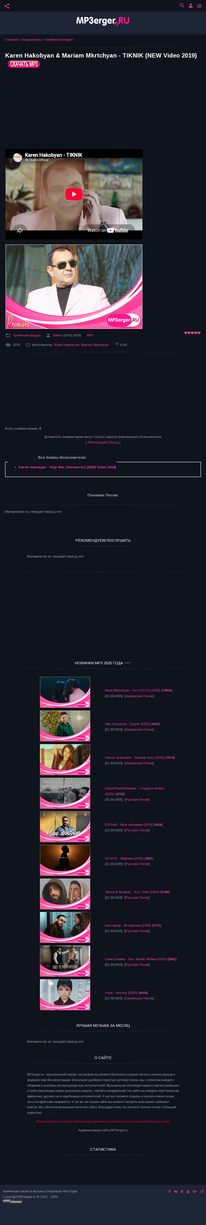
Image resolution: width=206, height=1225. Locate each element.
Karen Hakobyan (66, 345)
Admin (57, 335)
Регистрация (97, 442)
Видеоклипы (31, 39)
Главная (11, 39)
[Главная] (103, 23)
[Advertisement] (103, 110)
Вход (114, 442)
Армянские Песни (139, 696)
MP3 (90, 335)
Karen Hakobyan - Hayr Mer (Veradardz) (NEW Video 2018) (67, 467)
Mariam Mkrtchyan (95, 345)
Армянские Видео (59, 39)
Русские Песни (137, 799)
